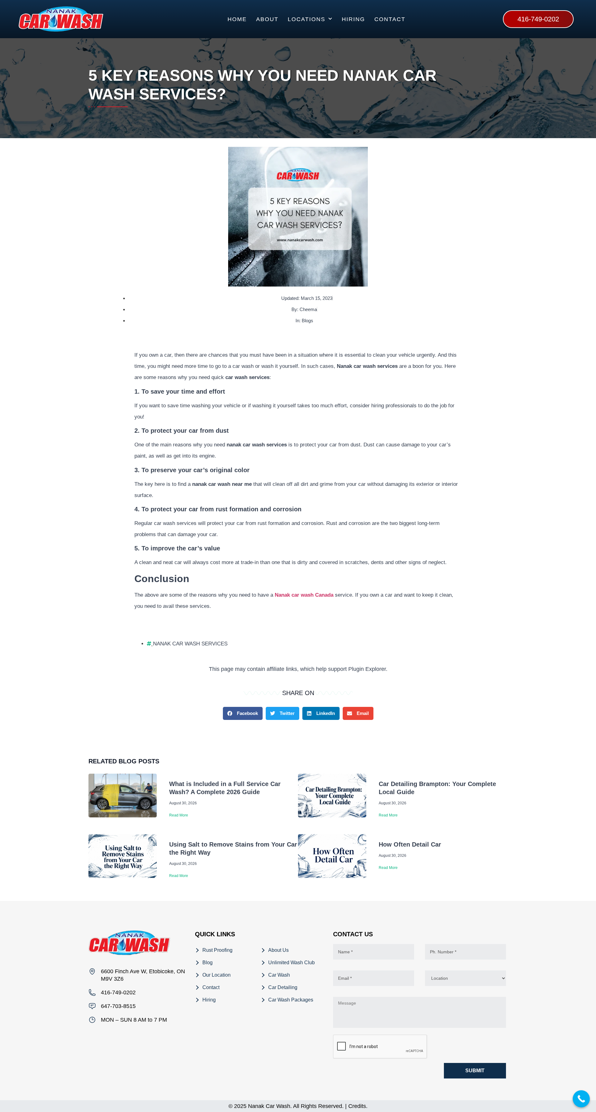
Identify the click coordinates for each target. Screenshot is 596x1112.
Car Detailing (282, 987)
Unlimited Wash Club (291, 962)
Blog (207, 962)
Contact (389, 19)
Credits (357, 1106)
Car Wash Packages (290, 999)
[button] (243, 713)
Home (237, 19)
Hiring (353, 19)
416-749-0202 (118, 992)
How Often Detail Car (410, 844)
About (267, 19)
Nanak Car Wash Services (190, 644)
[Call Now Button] (581, 1098)
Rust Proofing (217, 950)
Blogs (307, 320)
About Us (278, 950)
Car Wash (279, 975)
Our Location (216, 975)
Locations (306, 19)
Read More (178, 815)
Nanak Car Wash (269, 1106)
